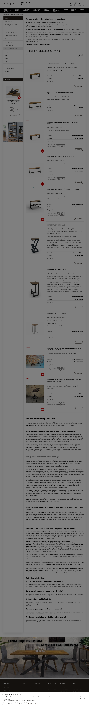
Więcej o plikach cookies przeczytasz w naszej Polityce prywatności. (19, 700)
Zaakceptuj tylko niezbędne (9, 703)
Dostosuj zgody (21, 703)
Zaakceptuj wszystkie (31, 703)
